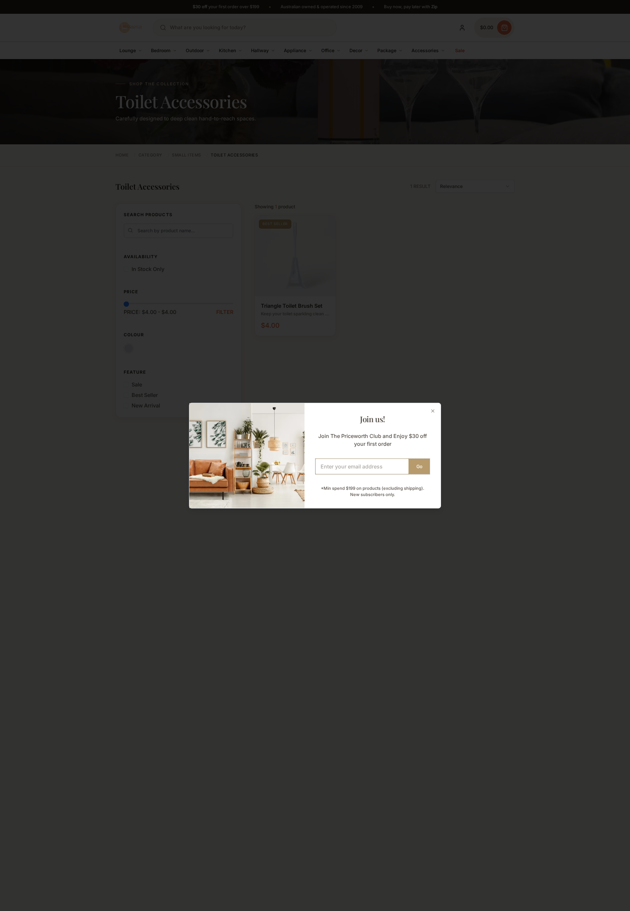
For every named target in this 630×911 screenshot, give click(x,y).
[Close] (432, 410)
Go (419, 466)
